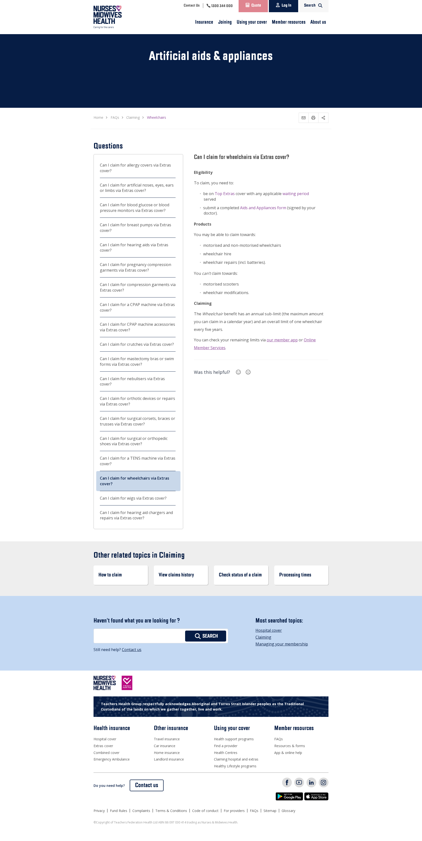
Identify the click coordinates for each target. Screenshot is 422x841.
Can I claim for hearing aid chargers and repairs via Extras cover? (136, 515)
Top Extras (225, 193)
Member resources (289, 22)
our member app (282, 340)
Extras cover (103, 745)
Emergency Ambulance (112, 759)
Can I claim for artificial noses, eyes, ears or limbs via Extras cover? (137, 187)
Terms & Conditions (171, 810)
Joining (225, 22)
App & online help (288, 752)
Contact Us (192, 6)
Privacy (99, 810)
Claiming (263, 637)
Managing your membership (281, 644)
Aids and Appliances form (263, 207)
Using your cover (252, 22)
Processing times (295, 575)
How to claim (110, 575)
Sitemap (270, 810)
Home (98, 117)
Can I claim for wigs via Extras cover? (133, 498)
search (210, 636)
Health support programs (234, 739)
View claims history (176, 575)
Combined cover (106, 752)
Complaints (141, 810)
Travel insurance (167, 739)
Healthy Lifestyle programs (235, 766)
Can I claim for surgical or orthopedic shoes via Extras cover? (134, 441)
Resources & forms (289, 745)
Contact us (131, 649)
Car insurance (164, 745)
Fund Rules (118, 810)
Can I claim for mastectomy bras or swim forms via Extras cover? (137, 361)
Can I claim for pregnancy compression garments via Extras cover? (135, 267)
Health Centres (225, 752)
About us (318, 22)
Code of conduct (205, 810)
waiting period (296, 193)
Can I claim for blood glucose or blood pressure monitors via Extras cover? (134, 207)
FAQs (278, 739)
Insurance (204, 22)
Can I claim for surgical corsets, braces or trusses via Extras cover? (137, 421)
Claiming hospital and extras (236, 759)
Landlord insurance (169, 759)
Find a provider (225, 745)
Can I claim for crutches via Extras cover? (137, 344)
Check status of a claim (240, 575)
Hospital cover (268, 630)
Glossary (288, 810)
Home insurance (167, 752)
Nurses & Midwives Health (115, 17)
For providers (234, 810)
